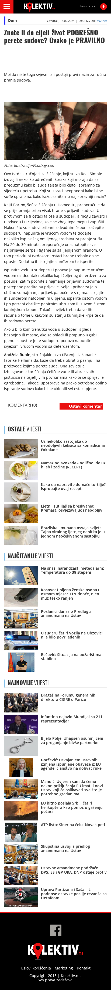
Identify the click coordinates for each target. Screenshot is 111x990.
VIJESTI (30, 556)
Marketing (64, 968)
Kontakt (84, 968)
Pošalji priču (89, 6)
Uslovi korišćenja (36, 968)
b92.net (101, 21)
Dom (12, 20)
